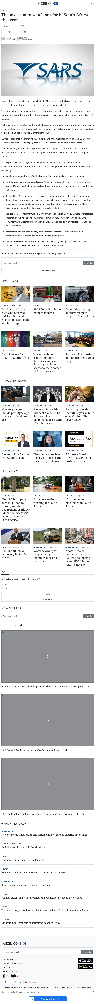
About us (8, 959)
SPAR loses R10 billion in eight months (48, 311)
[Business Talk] (33, 982)
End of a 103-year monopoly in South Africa (14, 554)
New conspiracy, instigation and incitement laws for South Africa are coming (44, 834)
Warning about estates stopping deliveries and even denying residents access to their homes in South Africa (47, 363)
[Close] (93, 991)
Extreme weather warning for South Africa (45, 503)
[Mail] (24, 32)
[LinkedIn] (14, 32)
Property (38, 351)
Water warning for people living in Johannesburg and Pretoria (46, 556)
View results (48, 599)
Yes (5, 584)
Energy (37, 496)
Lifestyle (70, 306)
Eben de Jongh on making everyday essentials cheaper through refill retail (43, 814)
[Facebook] (4, 32)
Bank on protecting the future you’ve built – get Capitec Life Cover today (80, 414)
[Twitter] (9, 32)
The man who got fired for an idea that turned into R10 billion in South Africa (45, 910)
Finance (5, 11)
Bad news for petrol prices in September (24, 860)
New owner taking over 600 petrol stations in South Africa (34, 872)
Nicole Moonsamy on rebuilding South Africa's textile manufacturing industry (45, 686)
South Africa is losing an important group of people (80, 358)
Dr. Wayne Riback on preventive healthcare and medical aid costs (38, 750)
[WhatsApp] (19, 32)
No (5, 588)
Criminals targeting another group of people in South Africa (80, 313)
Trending (6, 919)
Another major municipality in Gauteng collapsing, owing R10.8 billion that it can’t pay (78, 557)
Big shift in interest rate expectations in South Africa (31, 922)
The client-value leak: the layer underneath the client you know (47, 458)
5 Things (5, 496)
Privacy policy (11, 971)
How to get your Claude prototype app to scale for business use (15, 414)
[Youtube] (26, 982)
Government (72, 351)
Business (38, 306)
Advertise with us (12, 963)
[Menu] (3, 4)
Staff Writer (7, 26)
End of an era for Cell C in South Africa (23, 847)
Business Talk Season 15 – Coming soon (15, 456)
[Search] (93, 3)
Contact (7, 967)
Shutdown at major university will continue (26, 885)
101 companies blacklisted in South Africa (78, 503)
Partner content (10, 406)
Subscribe (88, 263)
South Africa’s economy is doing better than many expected (37, 253)
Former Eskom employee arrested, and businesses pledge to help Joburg (42, 897)
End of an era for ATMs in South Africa (16, 356)
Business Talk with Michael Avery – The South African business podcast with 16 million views (48, 416)
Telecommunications (12, 306)
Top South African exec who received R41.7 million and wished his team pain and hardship (15, 316)
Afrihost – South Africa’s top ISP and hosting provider (78, 458)
